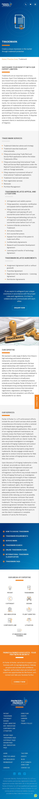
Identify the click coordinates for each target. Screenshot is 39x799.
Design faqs (7, 743)
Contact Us (25, 768)
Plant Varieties (9, 723)
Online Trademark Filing (16, 550)
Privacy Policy (26, 723)
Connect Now (19, 682)
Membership (8, 762)
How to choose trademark (17, 531)
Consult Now (37, 402)
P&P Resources (9, 759)
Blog (23, 759)
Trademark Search (14, 545)
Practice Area (12, 59)
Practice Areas (9, 756)
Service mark (11, 541)
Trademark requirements (17, 536)
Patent (6, 713)
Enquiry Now (19, 308)
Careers (24, 718)
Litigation (7, 731)
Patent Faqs (8, 735)
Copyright (7, 718)
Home (4, 59)
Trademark (7, 716)
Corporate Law (9, 728)
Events (23, 716)
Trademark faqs (13, 561)
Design (6, 721)
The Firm (24, 753)
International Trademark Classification (17, 556)
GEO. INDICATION (9, 726)
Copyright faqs (9, 740)
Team (23, 721)
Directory (25, 713)
